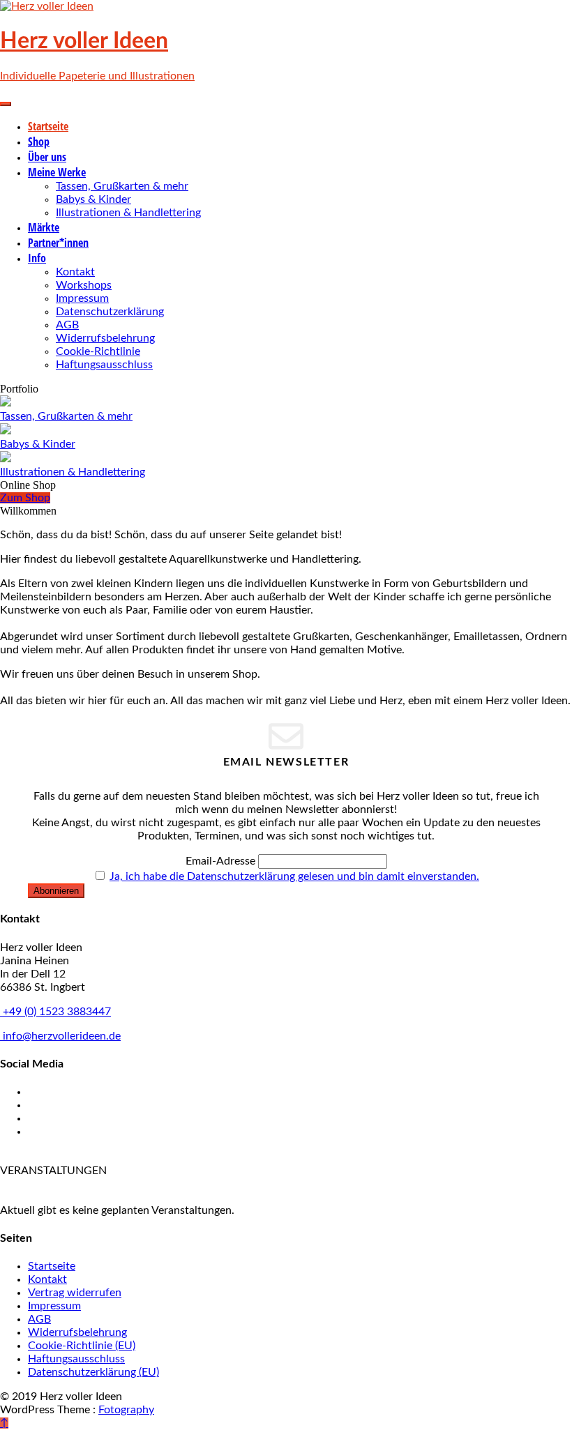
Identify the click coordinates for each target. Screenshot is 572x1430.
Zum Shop (25, 497)
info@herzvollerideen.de (60, 1036)
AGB (67, 324)
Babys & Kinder (93, 199)
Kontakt (75, 271)
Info (37, 258)
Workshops (84, 285)
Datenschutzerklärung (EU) (93, 1372)
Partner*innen (58, 242)
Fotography (126, 1409)
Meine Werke (57, 172)
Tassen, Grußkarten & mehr (122, 186)
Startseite (48, 126)
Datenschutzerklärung (110, 311)
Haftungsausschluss (104, 364)
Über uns (47, 157)
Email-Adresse (220, 861)
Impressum (82, 298)
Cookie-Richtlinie (98, 351)
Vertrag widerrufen (74, 1292)
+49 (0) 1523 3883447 (55, 1011)
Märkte (43, 227)
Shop (39, 141)
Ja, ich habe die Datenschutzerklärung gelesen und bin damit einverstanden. (294, 876)
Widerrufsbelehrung (105, 338)
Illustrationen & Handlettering (128, 212)
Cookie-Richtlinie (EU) (81, 1345)
